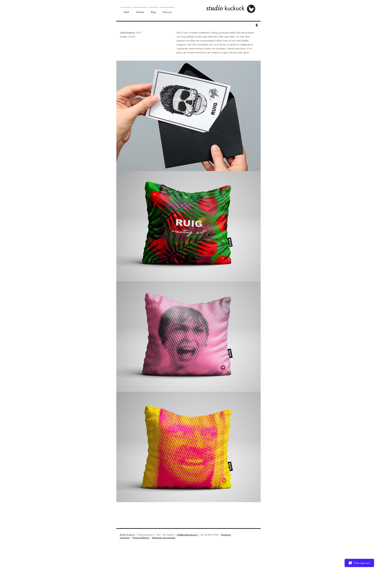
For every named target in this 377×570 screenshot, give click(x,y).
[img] (188, 116)
